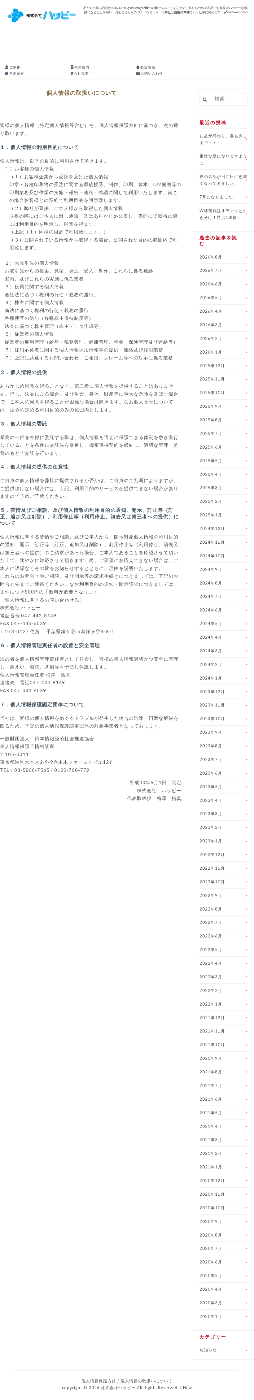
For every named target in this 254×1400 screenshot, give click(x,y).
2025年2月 (210, 501)
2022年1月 (210, 1004)
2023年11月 (212, 704)
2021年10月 (212, 1044)
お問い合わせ (151, 73)
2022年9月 (210, 895)
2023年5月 (210, 786)
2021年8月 (210, 1071)
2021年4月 (210, 1126)
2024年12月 (212, 528)
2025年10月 (212, 392)
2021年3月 (210, 1139)
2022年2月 (210, 990)
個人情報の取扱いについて (146, 1380)
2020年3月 (210, 1302)
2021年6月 (210, 1099)
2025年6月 (210, 447)
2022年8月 (210, 909)
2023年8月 (210, 745)
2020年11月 (212, 1194)
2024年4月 (210, 637)
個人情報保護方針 (98, 1380)
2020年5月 (210, 1275)
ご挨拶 (14, 67)
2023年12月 (212, 691)
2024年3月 (210, 650)
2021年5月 (210, 1112)
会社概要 (81, 73)
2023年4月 (210, 800)
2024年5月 (210, 623)
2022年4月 (210, 963)
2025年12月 (212, 365)
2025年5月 (210, 460)
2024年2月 (210, 664)
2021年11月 (212, 1030)
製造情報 (147, 67)
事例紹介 (16, 73)
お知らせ (208, 1349)
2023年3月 (210, 813)
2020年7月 (210, 1248)
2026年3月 (210, 324)
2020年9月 (210, 1221)
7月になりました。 (218, 196)
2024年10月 (212, 555)
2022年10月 (212, 881)
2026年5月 (210, 297)
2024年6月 (210, 609)
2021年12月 (212, 1017)
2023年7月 (210, 759)
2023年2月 (210, 827)
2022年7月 (210, 922)
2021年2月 (210, 1153)
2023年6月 (210, 773)
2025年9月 (210, 406)
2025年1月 (210, 514)
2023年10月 (212, 718)
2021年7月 (210, 1085)
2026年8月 (210, 256)
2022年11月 (212, 868)
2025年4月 (210, 474)
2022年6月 (210, 935)
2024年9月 (210, 569)
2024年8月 (210, 582)
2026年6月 (210, 283)
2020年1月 (210, 1316)
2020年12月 (212, 1180)
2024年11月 (212, 542)
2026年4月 (210, 311)
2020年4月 (210, 1289)
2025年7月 (210, 433)
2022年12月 (212, 854)
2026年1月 (210, 352)
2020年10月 (212, 1207)
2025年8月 (210, 419)
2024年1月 (210, 678)
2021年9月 (210, 1058)
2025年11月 (212, 378)
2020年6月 (210, 1261)
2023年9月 (210, 732)
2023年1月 (210, 840)
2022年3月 (210, 976)
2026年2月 (210, 338)
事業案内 (81, 67)
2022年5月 (210, 949)
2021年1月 (210, 1166)
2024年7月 (210, 596)
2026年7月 (210, 270)
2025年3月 (210, 487)
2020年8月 (210, 1235)
